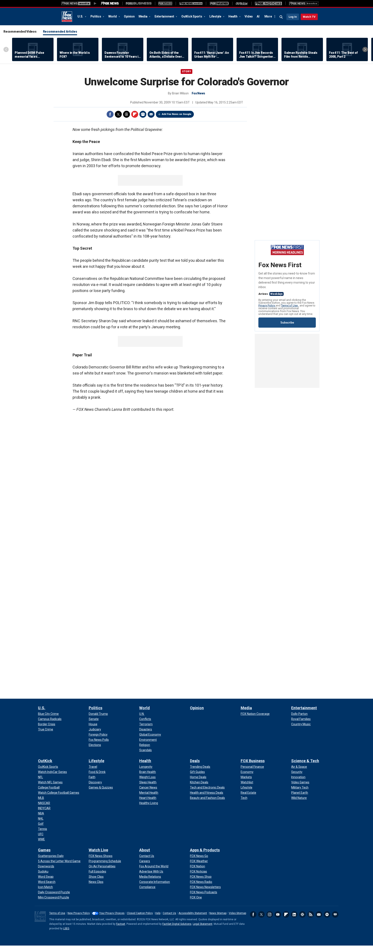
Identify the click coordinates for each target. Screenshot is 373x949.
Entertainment (165, 16)
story (186, 71)
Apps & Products (205, 850)
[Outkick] (242, 3)
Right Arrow (365, 49)
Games (44, 850)
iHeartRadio (335, 914)
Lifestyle (215, 16)
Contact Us (169, 913)
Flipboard (134, 114)
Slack (302, 914)
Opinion (129, 16)
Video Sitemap (237, 913)
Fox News (67, 16)
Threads (126, 114)
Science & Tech (305, 761)
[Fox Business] (139, 3)
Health (233, 16)
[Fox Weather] (219, 3)
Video (249, 16)
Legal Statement (202, 923)
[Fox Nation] (165, 3)
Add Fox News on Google (176, 114)
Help (157, 913)
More (268, 16)
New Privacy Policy (79, 913)
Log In (293, 16)
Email (151, 114)
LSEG (66, 928)
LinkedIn (294, 914)
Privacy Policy (267, 305)
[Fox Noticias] (268, 3)
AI (258, 16)
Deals (195, 761)
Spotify (327, 914)
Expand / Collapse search (281, 17)
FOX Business (253, 761)
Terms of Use (289, 305)
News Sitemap (217, 913)
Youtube (278, 914)
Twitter (118, 114)
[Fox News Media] (110, 3)
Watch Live (98, 850)
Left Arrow (6, 49)
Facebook (110, 114)
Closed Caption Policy (140, 913)
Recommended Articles (60, 31)
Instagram (269, 914)
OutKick (45, 761)
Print (142, 114)
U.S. (80, 16)
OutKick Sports (192, 16)
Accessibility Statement (193, 913)
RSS (310, 914)
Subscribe (287, 322)
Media (143, 16)
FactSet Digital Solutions (176, 923)
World (112, 16)
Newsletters (319, 914)
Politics (96, 16)
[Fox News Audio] (190, 3)
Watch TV (309, 16)
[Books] (304, 3)
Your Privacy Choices (112, 913)
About (144, 850)
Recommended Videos (19, 31)
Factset (120, 923)
